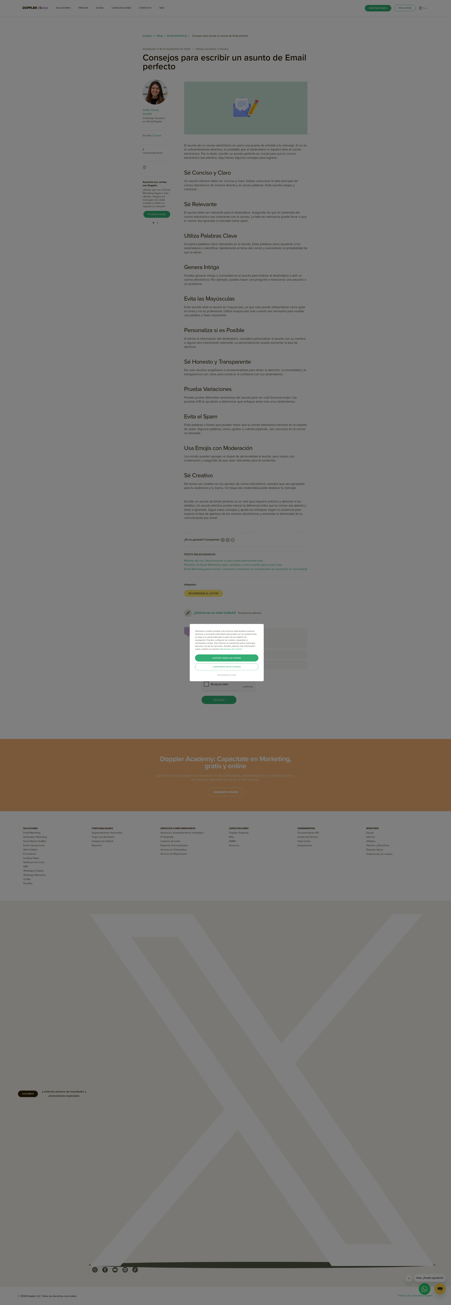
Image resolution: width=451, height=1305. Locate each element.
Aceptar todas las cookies (226, 658)
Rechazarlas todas (226, 675)
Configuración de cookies (227, 667)
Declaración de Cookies (231, 649)
